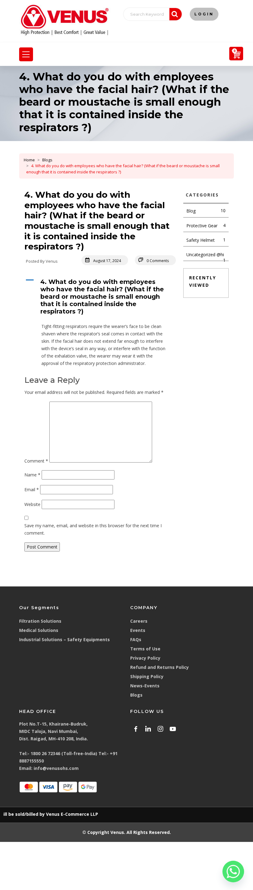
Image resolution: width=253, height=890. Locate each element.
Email (31, 489)
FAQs (135, 639)
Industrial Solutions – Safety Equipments (64, 639)
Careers (138, 621)
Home (29, 160)
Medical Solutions (38, 630)
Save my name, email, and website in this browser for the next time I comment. (93, 529)
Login (204, 14)
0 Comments (158, 260)
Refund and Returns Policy (159, 667)
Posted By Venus (42, 261)
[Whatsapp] (233, 871)
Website (32, 504)
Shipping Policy (147, 676)
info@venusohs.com (56, 768)
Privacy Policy (145, 658)
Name (32, 475)
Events (137, 630)
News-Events (145, 686)
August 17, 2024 (107, 260)
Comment (36, 461)
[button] (100, 296)
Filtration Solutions (40, 621)
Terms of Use (145, 649)
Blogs (47, 160)
